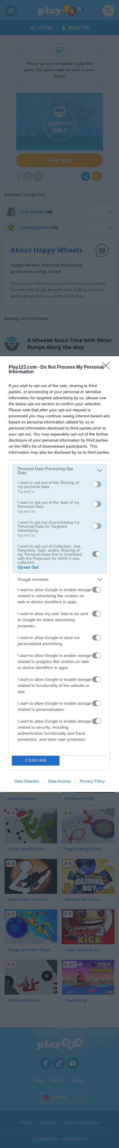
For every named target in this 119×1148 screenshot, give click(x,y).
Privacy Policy (92, 781)
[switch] (96, 484)
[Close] (107, 367)
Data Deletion (26, 781)
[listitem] (59, 471)
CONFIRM (36, 760)
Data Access (59, 781)
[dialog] (59, 574)
